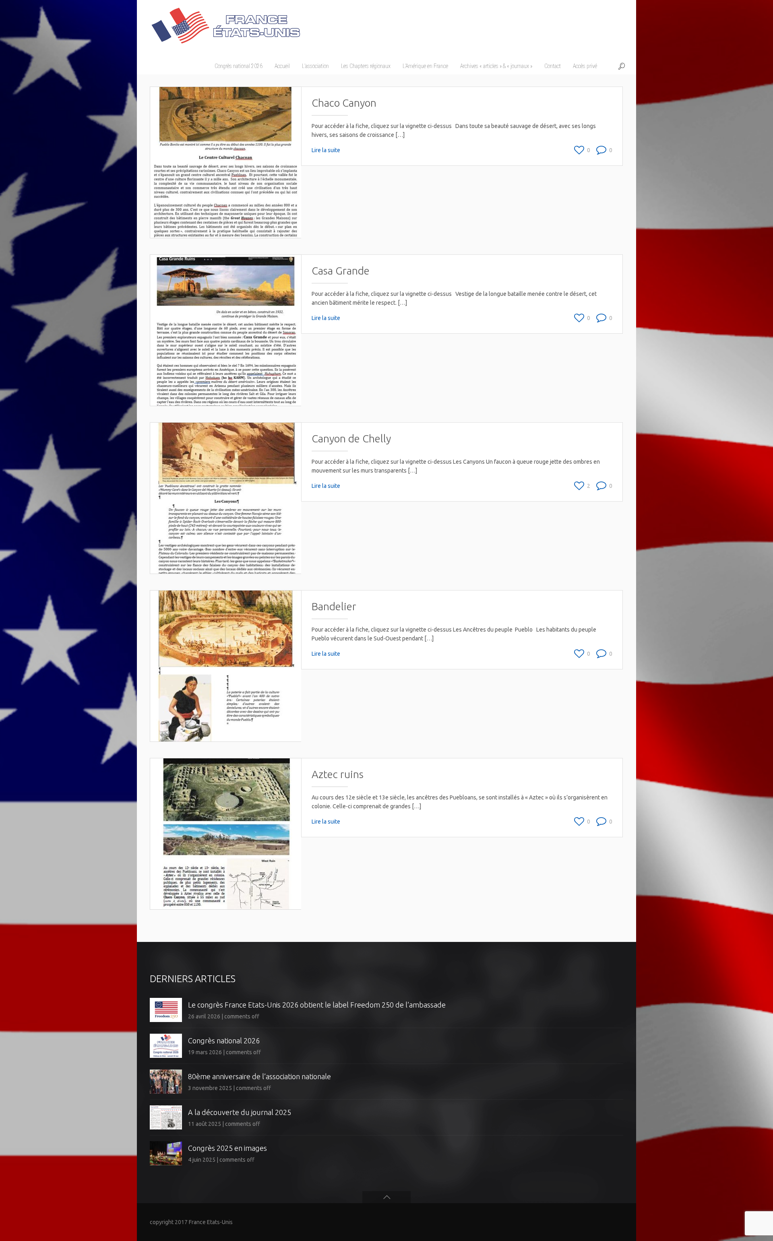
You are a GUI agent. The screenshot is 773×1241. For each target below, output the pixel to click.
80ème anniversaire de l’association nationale (259, 1076)
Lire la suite (326, 150)
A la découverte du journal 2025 (239, 1112)
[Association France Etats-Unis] (225, 22)
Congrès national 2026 (224, 1041)
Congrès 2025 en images (227, 1148)
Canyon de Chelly (351, 438)
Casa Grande (341, 271)
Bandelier (334, 606)
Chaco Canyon (344, 103)
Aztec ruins (338, 774)
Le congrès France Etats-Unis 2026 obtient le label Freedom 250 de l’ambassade (317, 1005)
